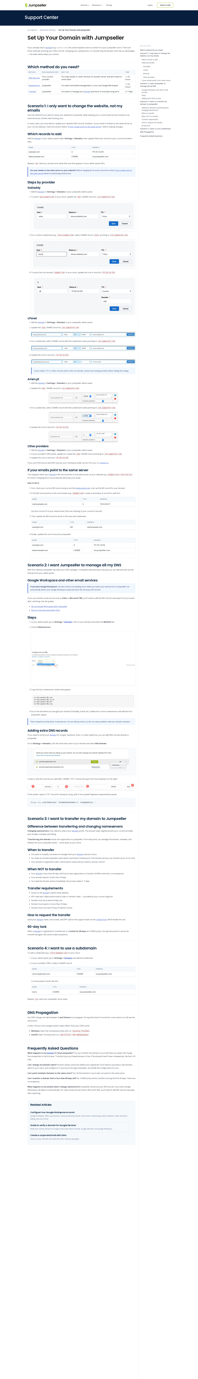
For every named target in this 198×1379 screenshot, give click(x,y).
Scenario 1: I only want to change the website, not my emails (155, 54)
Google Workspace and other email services (155, 91)
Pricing (109, 5)
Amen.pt (146, 73)
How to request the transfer (152, 122)
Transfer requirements (150, 119)
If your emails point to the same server (84, 127)
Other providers (149, 77)
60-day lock (146, 126)
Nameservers (34, 85)
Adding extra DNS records (151, 98)
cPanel (145, 70)
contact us (104, 463)
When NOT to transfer (150, 116)
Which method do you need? (151, 50)
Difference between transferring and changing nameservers (155, 109)
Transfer (32, 91)
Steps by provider (148, 63)
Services (84, 5)
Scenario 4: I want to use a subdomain (155, 129)
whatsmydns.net (83, 488)
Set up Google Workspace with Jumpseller (49, 606)
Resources (96, 5)
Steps (144, 95)
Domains (68, 622)
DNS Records (34, 78)
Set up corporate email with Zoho (45, 610)
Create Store (165, 5)
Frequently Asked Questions (151, 136)
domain (49, 47)
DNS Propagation (147, 132)
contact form (101, 919)
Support (33, 30)
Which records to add (149, 59)
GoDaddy (146, 66)
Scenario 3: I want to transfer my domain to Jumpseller (153, 102)
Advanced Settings (48, 30)
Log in (150, 5)
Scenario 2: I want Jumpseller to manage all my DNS (153, 85)
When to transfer (148, 113)
